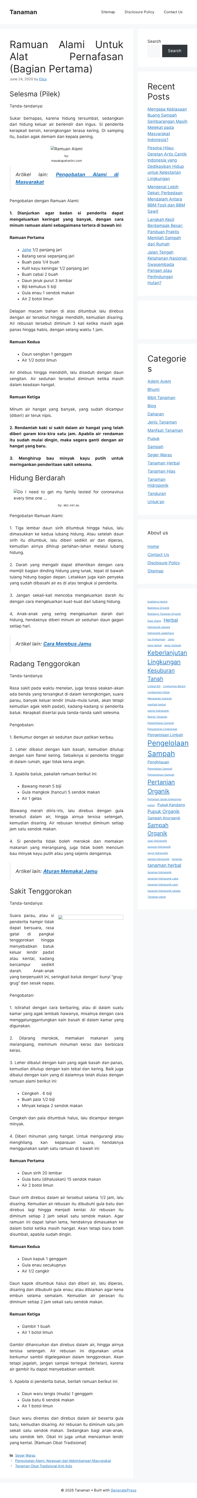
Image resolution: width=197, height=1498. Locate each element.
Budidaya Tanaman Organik (164, 613)
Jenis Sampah (172, 645)
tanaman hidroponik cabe (163, 878)
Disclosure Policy (139, 12)
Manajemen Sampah (160, 698)
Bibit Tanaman (161, 397)
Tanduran (157, 493)
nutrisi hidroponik (158, 710)
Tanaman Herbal (164, 463)
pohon (151, 805)
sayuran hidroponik (159, 846)
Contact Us (173, 12)
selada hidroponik (158, 859)
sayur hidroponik (158, 853)
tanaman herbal (164, 865)
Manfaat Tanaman (165, 430)
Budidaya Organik (158, 607)
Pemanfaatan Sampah (161, 723)
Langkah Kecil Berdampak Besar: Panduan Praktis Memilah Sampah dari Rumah (165, 231)
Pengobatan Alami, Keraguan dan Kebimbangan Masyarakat (63, 1461)
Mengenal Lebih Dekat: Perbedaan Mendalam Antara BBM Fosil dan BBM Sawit (166, 199)
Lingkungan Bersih (174, 686)
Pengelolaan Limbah (165, 735)
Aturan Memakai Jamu (70, 871)
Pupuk (154, 438)
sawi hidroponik (157, 840)
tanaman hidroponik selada (164, 890)
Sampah (155, 446)
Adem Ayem (159, 381)
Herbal (171, 620)
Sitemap (108, 12)
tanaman (177, 859)
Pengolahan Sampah (160, 768)
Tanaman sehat (157, 896)
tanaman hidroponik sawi (163, 884)
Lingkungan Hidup (159, 692)
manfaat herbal (157, 704)
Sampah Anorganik (164, 818)
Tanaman (23, 12)
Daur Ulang (154, 620)
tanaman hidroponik (160, 872)
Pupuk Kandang (171, 804)
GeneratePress (123, 1490)
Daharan (156, 414)
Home (153, 546)
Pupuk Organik (164, 811)
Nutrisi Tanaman (157, 716)
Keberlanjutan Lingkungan (167, 657)
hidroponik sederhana (161, 633)
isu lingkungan (156, 639)
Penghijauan (158, 762)
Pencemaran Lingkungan (162, 729)
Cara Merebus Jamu (67, 644)
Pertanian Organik (161, 786)
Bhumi (154, 389)
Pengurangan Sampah (161, 774)
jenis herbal (155, 645)
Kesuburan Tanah (161, 674)
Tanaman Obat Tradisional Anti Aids (43, 1466)
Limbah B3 (154, 686)
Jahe (26, 249)
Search (154, 41)
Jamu (171, 639)
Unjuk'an (156, 501)
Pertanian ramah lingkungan (164, 799)
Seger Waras (25, 1455)
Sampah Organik (158, 829)
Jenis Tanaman (162, 422)
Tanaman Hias (161, 471)
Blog (152, 405)
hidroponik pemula (159, 627)
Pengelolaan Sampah (168, 748)
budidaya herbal (157, 601)
